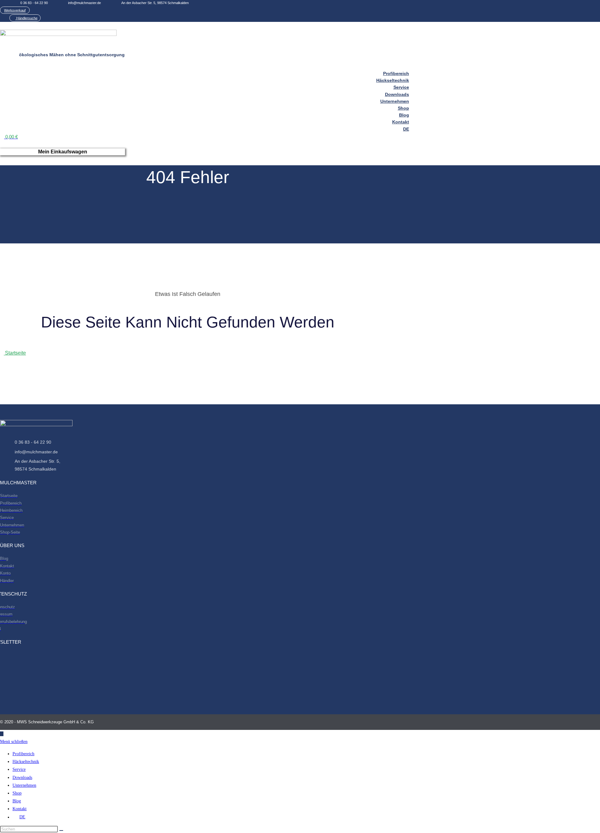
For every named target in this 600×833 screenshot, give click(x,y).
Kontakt (19, 808)
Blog (16, 801)
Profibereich (23, 753)
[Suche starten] (61, 830)
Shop (17, 793)
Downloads (22, 777)
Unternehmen (24, 785)
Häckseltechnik (25, 761)
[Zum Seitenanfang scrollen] (1, 733)
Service (19, 769)
